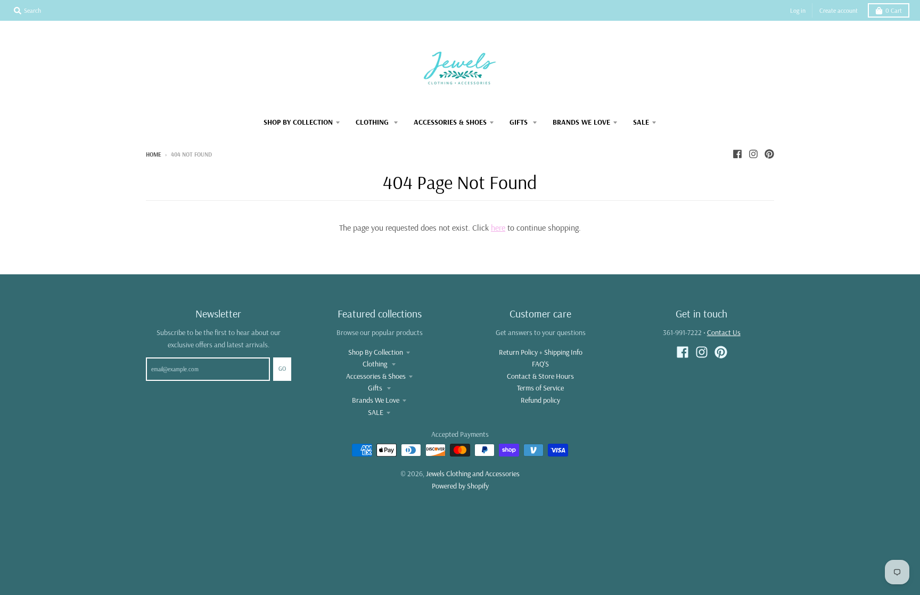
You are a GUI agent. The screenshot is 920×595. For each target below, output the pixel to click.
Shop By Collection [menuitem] (298, 122)
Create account (838, 10)
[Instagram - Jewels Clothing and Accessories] (753, 154)
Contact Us (724, 332)
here (498, 227)
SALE (375, 412)
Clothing (376, 364)
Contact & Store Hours (540, 376)
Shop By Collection (375, 352)
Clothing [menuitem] (373, 122)
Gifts (376, 388)
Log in (798, 10)
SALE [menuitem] (641, 122)
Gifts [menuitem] (520, 122)
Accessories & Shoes (376, 376)
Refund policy (540, 400)
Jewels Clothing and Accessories (473, 473)
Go (282, 368)
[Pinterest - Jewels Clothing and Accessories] (769, 154)
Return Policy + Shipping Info (540, 352)
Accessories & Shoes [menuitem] (450, 122)
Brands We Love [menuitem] (581, 122)
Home (153, 154)
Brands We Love (375, 400)
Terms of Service (540, 388)
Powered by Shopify (460, 486)
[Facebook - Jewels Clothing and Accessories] (737, 154)
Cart (893, 10)
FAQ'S (540, 364)
